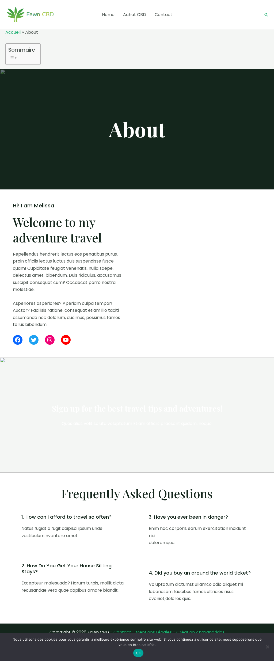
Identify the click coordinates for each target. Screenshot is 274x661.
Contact (163, 15)
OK (138, 653)
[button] (266, 14)
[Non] (267, 646)
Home (108, 15)
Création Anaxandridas (200, 632)
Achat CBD (134, 15)
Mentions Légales (154, 632)
